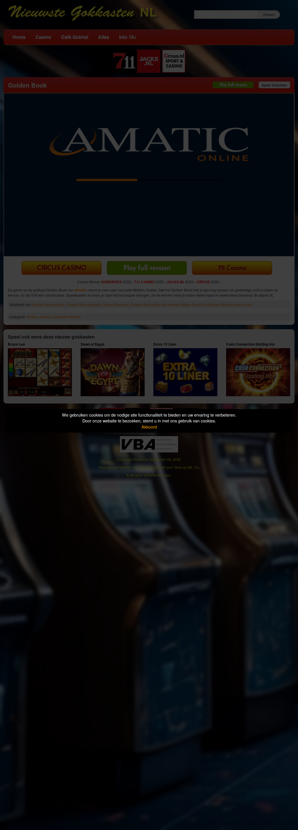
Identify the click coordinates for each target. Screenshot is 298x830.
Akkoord (149, 427)
